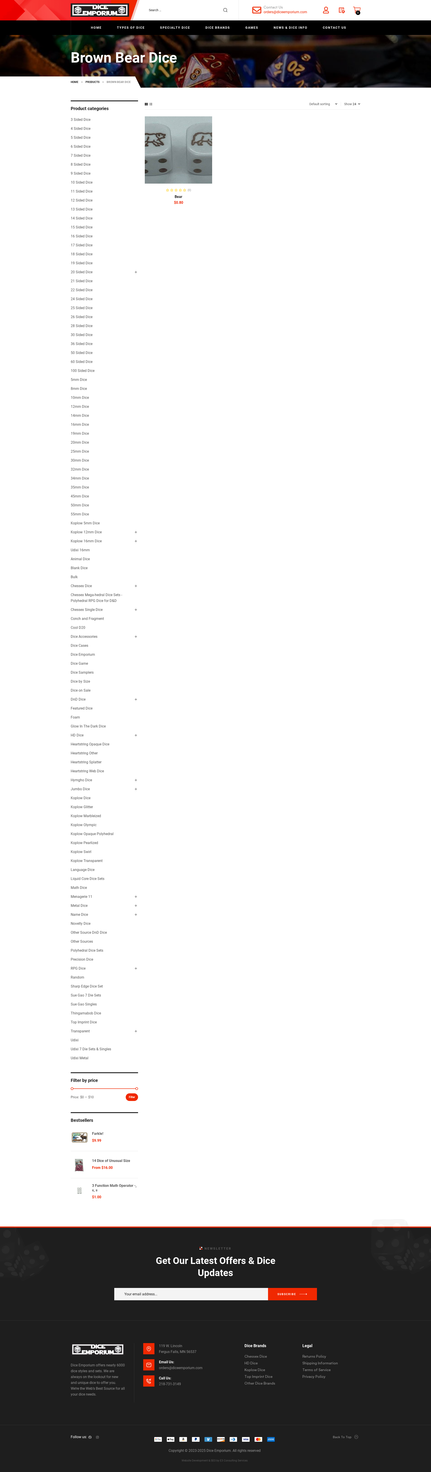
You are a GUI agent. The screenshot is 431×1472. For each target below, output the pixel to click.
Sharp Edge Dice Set (87, 986)
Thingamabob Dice (86, 1013)
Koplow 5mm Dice (85, 523)
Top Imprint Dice (84, 1022)
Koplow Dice (80, 798)
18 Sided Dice (81, 254)
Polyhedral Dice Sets (87, 950)
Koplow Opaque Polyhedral (92, 834)
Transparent (80, 1031)
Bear (178, 197)
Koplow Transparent (87, 861)
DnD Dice (78, 699)
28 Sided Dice (81, 326)
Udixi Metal (79, 1058)
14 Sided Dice (81, 218)
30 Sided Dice (81, 335)
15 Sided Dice (81, 227)
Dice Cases (79, 645)
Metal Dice (79, 905)
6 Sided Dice (80, 146)
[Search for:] (190, 10)
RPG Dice (78, 968)
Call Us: (165, 1378)
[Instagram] (97, 1437)
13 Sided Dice (81, 209)
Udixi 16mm (80, 550)
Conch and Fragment (87, 619)
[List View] (151, 104)
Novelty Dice (80, 923)
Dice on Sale (80, 690)
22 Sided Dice (81, 290)
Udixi (75, 1040)
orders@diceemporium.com (285, 12)
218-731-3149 (170, 1384)
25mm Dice (80, 451)
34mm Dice (80, 478)
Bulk (74, 577)
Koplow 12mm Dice (86, 532)
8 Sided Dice (80, 164)
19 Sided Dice (81, 263)
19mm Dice (80, 433)
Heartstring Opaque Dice (90, 744)
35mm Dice (80, 487)
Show (348, 104)
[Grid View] (146, 104)
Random (77, 977)
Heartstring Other (84, 753)
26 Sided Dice (81, 317)
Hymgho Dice (81, 780)
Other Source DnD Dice (89, 932)
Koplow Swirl (81, 852)
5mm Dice (79, 380)
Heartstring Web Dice (87, 771)
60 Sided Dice (81, 362)
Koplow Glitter (82, 807)
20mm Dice (80, 442)
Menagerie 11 (81, 896)
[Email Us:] (148, 1364)
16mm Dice (80, 424)
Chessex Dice (81, 586)
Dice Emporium (83, 654)
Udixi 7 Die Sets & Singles (91, 1049)
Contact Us (273, 7)
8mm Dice (79, 388)
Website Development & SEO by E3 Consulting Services (215, 1460)
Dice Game (79, 663)
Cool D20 (78, 627)
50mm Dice (80, 505)
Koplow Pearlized (84, 843)
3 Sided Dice (80, 119)
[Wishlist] (341, 10)
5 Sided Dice (80, 137)
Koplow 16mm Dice (86, 541)
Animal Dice (80, 559)
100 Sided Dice (83, 371)
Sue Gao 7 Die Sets (86, 995)
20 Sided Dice (81, 272)
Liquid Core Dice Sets (87, 879)
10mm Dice (80, 397)
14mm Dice (80, 415)
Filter (132, 1097)
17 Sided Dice (81, 245)
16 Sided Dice (81, 236)
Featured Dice (81, 708)
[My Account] (326, 10)
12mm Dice (80, 406)
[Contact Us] (256, 10)
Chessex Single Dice (87, 610)
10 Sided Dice (81, 182)
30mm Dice (80, 460)
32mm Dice (80, 469)
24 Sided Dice (81, 299)
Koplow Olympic (84, 825)
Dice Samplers (82, 672)
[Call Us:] (148, 1381)
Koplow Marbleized (86, 816)
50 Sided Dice (81, 353)
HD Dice (77, 735)
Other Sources (82, 941)
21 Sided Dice (81, 281)
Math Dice (79, 888)
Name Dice (79, 914)
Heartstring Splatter (86, 762)
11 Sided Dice (81, 191)
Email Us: (166, 1362)
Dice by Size (80, 681)
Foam (75, 717)
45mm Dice (80, 496)
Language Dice (83, 870)
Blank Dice (79, 568)
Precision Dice (82, 959)
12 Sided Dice (81, 200)
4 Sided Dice (80, 128)
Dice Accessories (84, 636)
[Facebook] (90, 1437)
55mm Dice (80, 514)
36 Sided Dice (81, 344)
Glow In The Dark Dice (88, 726)
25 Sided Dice (81, 308)
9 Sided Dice (80, 173)
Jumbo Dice (80, 789)
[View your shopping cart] (357, 10)
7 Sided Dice (80, 155)
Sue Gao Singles (84, 1004)
